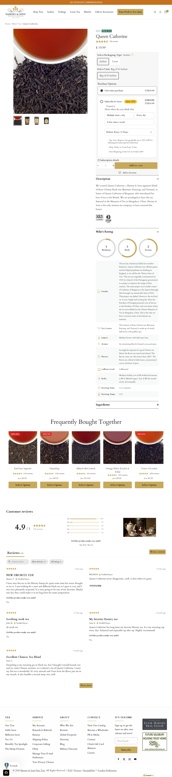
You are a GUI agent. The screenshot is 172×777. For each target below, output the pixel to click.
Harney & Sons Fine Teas (33, 770)
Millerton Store (12, 734)
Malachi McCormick (86, 468)
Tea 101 (9, 739)
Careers (91, 752)
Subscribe (126, 749)
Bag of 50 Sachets (108, 75)
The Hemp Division (14, 749)
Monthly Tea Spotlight (16, 744)
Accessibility (89, 770)
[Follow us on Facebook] (118, 759)
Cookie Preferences (107, 770)
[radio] (127, 91)
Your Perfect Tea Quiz (130, 11)
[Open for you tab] (6, 773)
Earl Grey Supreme (22, 468)
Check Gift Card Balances (96, 746)
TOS (69, 770)
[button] (85, 519)
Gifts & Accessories (104, 11)
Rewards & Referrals (42, 730)
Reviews (64, 730)
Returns (36, 734)
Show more (86, 685)
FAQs (35, 749)
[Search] (155, 12)
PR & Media (93, 734)
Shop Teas (38, 11)
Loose (115, 61)
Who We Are (66, 725)
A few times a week (116, 122)
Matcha (87, 11)
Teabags (62, 11)
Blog (62, 744)
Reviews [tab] (15, 553)
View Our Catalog (97, 725)
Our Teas (9, 725)
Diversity (64, 739)
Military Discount (68, 749)
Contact (91, 739)
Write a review (157, 551)
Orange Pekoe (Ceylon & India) (117, 470)
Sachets (50, 11)
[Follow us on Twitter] (124, 759)
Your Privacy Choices (43, 762)
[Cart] (165, 12)
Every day (141, 115)
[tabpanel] (86, 624)
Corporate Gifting (41, 744)
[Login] (160, 12)
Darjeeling (54, 468)
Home (7, 23)
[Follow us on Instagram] (129, 759)
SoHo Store (10, 730)
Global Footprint (68, 734)
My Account (38, 725)
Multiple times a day (116, 115)
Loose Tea (75, 11)
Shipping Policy (40, 739)
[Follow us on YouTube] (135, 759)
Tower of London (149, 468)
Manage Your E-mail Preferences (42, 755)
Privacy (77, 770)
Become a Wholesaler (98, 730)
